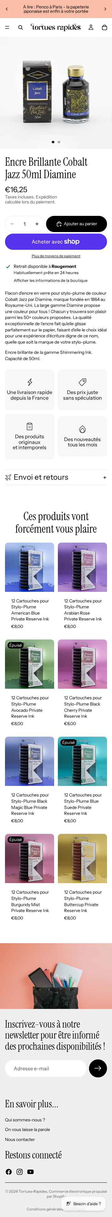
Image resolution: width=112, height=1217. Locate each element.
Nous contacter (20, 1139)
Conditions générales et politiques (56, 1209)
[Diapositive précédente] (7, 9)
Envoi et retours (41, 477)
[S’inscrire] (98, 1068)
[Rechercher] (20, 27)
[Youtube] (30, 1172)
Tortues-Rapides (33, 1191)
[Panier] (104, 27)
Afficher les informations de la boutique (50, 280)
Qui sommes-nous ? (25, 1120)
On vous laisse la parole (27, 1129)
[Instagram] (19, 1172)
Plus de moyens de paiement (56, 256)
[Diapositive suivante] (105, 9)
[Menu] (7, 27)
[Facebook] (8, 1172)
